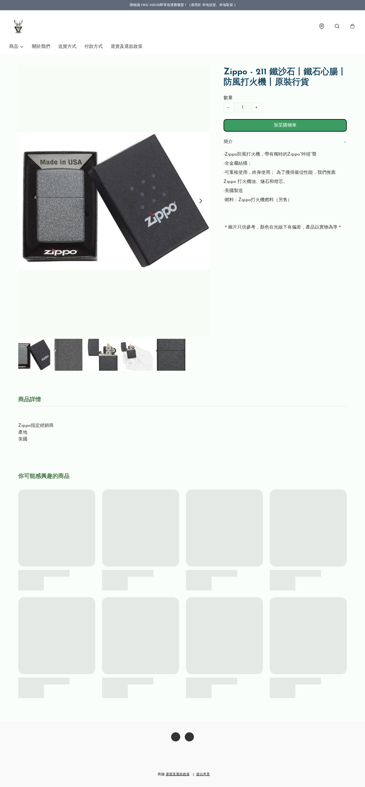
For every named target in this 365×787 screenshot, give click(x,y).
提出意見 (203, 774)
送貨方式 (67, 46)
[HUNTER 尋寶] (18, 26)
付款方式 (93, 46)
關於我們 (41, 46)
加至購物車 (285, 125)
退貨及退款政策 (127, 46)
